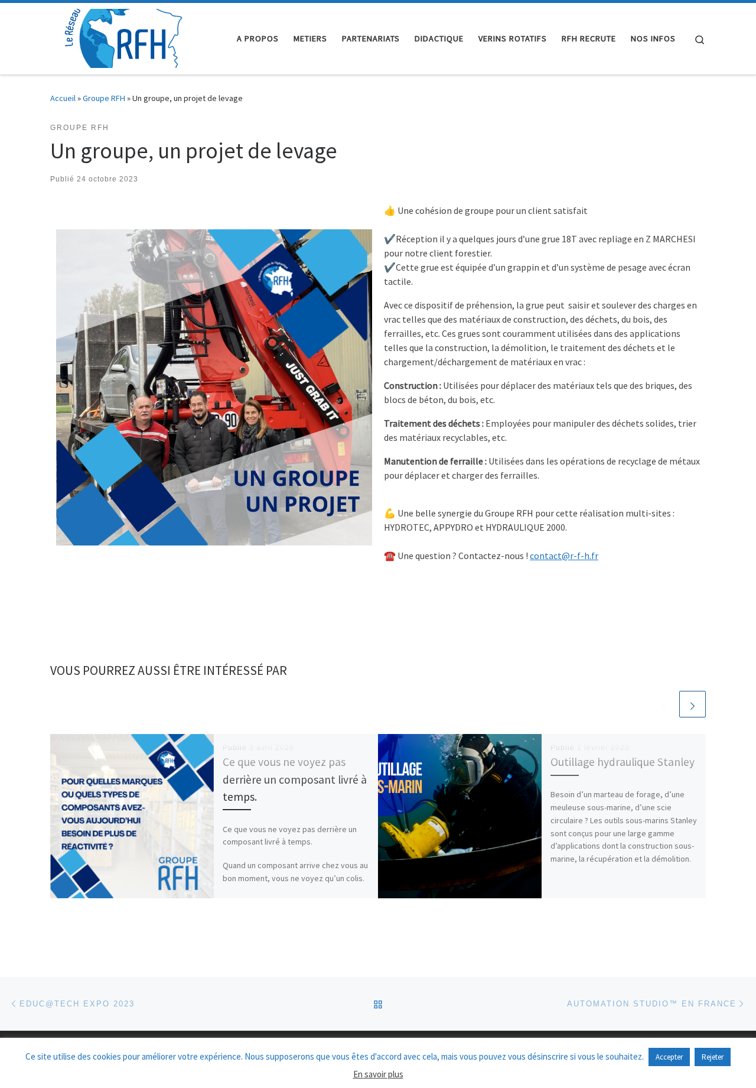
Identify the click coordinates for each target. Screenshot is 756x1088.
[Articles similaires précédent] (664, 704)
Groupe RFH (104, 98)
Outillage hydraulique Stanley (622, 762)
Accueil (63, 98)
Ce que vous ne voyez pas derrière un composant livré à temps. (295, 779)
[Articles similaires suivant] (692, 704)
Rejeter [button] (713, 1057)
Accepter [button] (669, 1057)
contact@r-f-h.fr (564, 555)
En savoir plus (378, 1074)
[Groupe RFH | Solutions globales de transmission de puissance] (124, 36)
